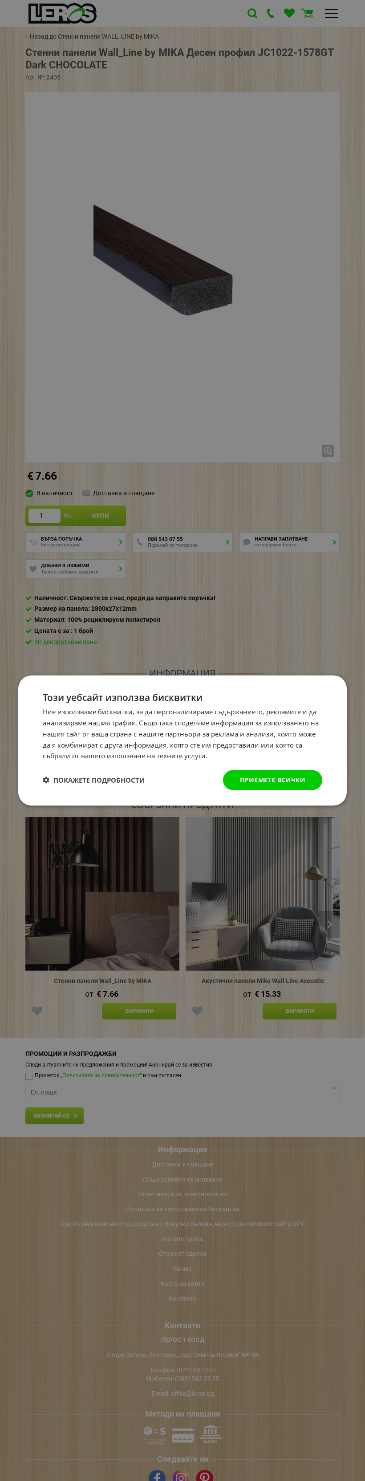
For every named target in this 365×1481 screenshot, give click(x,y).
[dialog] (182, 741)
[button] (94, 780)
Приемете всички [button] (272, 780)
